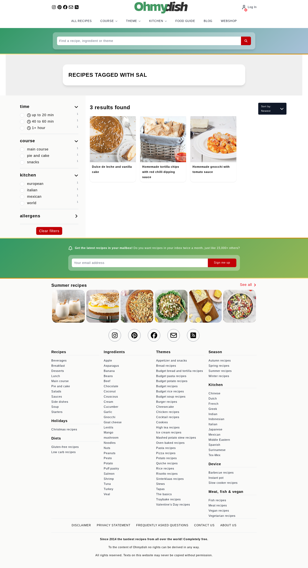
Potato (108, 463)
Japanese (215, 429)
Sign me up (222, 262)
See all (246, 285)
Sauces (56, 396)
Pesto (108, 458)
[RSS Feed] (76, 7)
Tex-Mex (214, 455)
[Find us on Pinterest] (59, 7)
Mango (108, 432)
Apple (108, 360)
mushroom (111, 437)
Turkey (108, 489)
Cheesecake (165, 406)
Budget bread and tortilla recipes (179, 370)
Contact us (204, 525)
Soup (55, 406)
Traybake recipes (168, 499)
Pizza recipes (166, 453)
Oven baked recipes (170, 442)
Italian (213, 424)
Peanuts (109, 453)
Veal (107, 494)
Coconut (110, 391)
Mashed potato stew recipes (176, 437)
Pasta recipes (166, 448)
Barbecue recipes (221, 472)
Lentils (108, 427)
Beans (108, 376)
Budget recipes (167, 386)
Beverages (59, 360)
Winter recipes (219, 376)
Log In (252, 7)
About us (228, 525)
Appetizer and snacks (171, 360)
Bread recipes (166, 365)
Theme (131, 20)
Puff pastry (111, 468)
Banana (109, 370)
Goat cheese (113, 422)
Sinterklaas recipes (170, 478)
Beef (107, 381)
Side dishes (59, 401)
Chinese (214, 393)
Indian (213, 414)
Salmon (109, 473)
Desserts (57, 370)
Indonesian (216, 419)
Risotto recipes (167, 473)
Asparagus (111, 365)
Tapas (160, 489)
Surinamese (217, 449)
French (214, 403)
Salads (56, 391)
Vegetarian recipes (222, 515)
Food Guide (185, 20)
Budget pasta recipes (171, 376)
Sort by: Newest (266, 108)
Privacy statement (113, 525)
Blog (208, 20)
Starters (57, 411)
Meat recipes (218, 505)
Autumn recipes (220, 360)
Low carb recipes (63, 452)
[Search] (246, 41)
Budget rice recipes (170, 391)
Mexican (214, 434)
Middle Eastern (219, 439)
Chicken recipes (167, 411)
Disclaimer (81, 525)
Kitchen (156, 20)
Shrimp (109, 478)
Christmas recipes (64, 429)
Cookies (162, 422)
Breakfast (58, 365)
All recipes (81, 20)
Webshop (229, 20)
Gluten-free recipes (65, 446)
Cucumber (111, 406)
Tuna (107, 483)
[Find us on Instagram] (53, 7)
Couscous (111, 396)
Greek (213, 408)
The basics (164, 494)
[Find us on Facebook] (65, 7)
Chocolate (111, 386)
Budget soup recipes (171, 396)
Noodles (110, 442)
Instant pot (216, 477)
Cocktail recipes (167, 417)
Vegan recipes (219, 510)
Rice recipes (165, 468)
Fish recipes (217, 500)
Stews (160, 483)
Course (107, 20)
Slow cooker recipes (223, 482)
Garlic (108, 411)
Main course (60, 381)
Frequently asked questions (162, 525)
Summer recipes (220, 370)
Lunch (55, 376)
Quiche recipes (167, 463)
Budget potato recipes (172, 381)
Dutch (213, 398)
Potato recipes (166, 458)
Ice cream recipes (168, 432)
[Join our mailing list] (70, 7)
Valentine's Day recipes (173, 504)
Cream (108, 401)
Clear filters (49, 231)
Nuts (107, 448)
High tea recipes (168, 427)
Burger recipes (166, 401)
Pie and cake (60, 386)
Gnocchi (109, 417)
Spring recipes (219, 365)
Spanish (214, 444)
